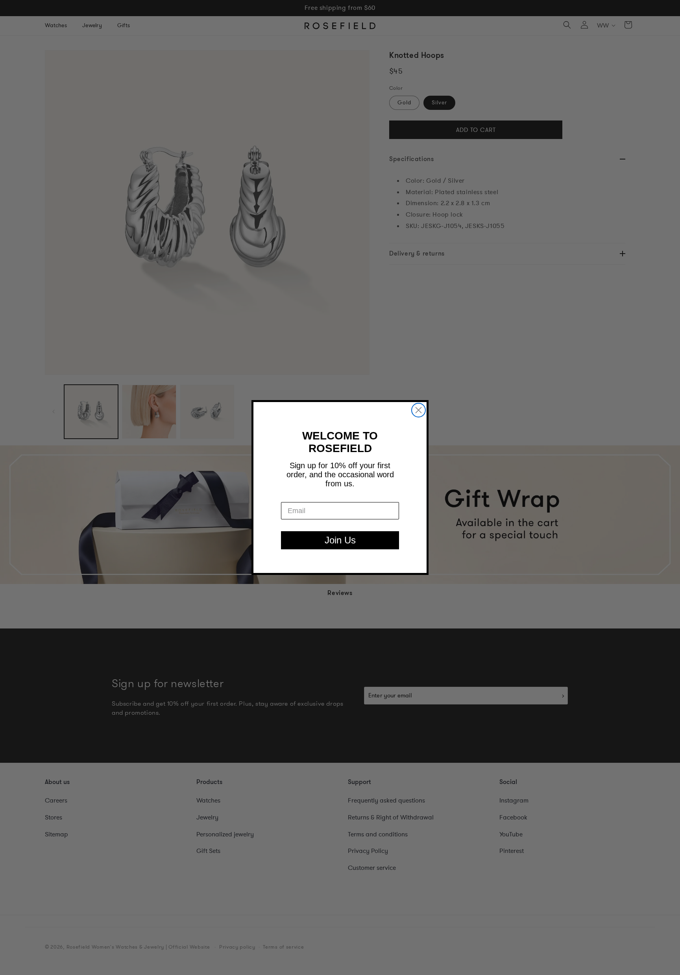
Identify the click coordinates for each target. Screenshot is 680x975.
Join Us (340, 540)
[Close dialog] (418, 410)
